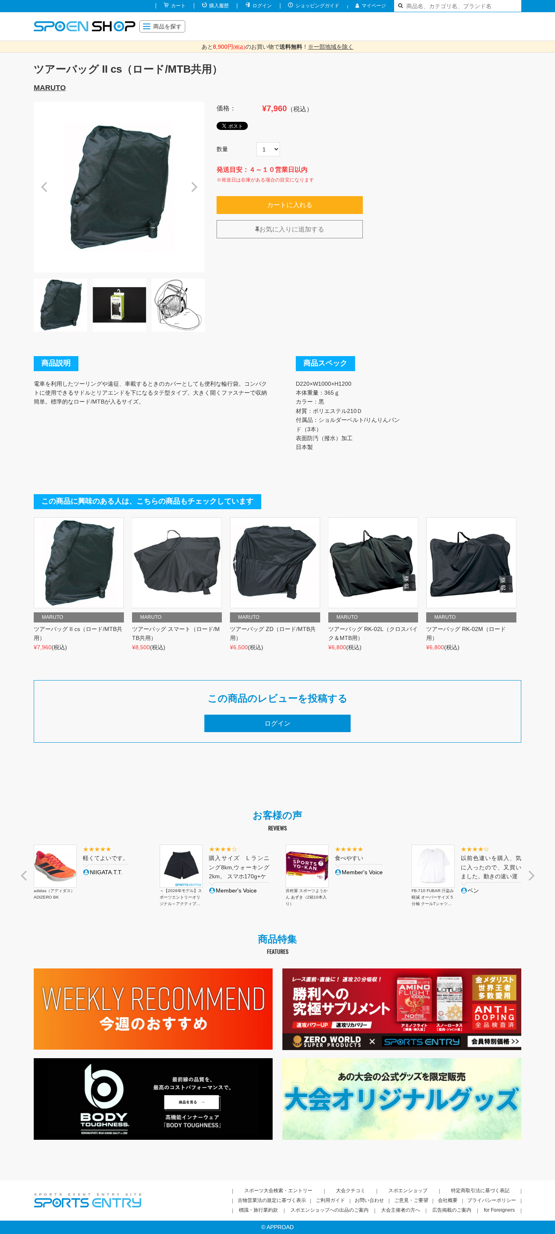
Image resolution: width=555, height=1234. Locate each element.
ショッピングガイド (317, 6)
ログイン (262, 6)
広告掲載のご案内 (451, 1210)
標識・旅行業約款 (258, 1210)
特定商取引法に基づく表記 (480, 1190)
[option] (119, 187)
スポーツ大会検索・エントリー (278, 1190)
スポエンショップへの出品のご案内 (330, 1210)
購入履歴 (219, 6)
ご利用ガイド (330, 1200)
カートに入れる (289, 204)
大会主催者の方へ (400, 1210)
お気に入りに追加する (291, 229)
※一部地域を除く (330, 46)
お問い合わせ (369, 1200)
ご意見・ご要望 (411, 1200)
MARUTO (50, 88)
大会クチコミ (350, 1190)
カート (178, 6)
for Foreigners (499, 1210)
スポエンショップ (407, 1190)
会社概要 (447, 1200)
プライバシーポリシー (491, 1200)
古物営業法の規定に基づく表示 (272, 1200)
